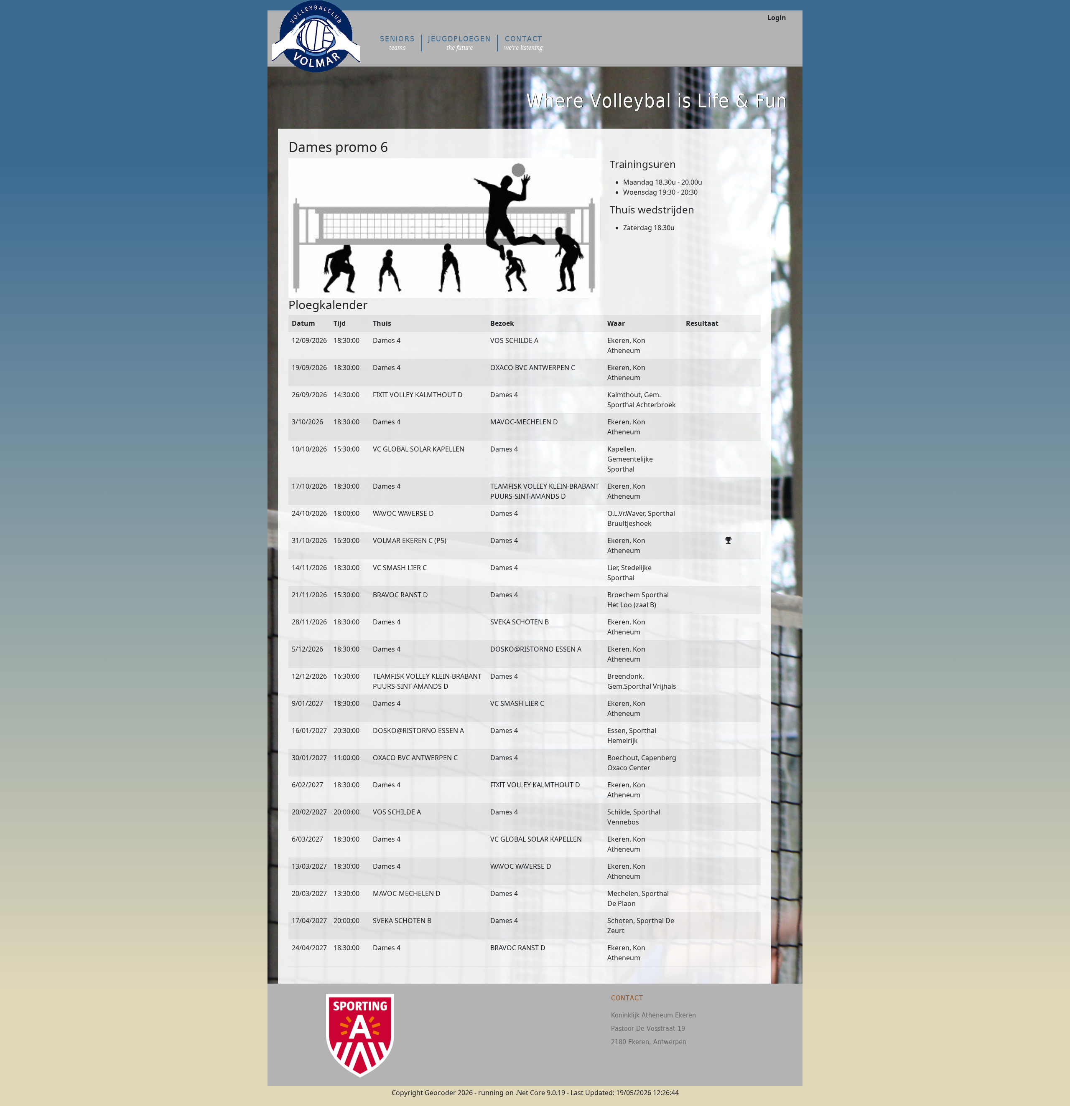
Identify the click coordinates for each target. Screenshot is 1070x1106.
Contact (523, 43)
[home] (321, 49)
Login (776, 17)
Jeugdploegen (459, 43)
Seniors (397, 43)
